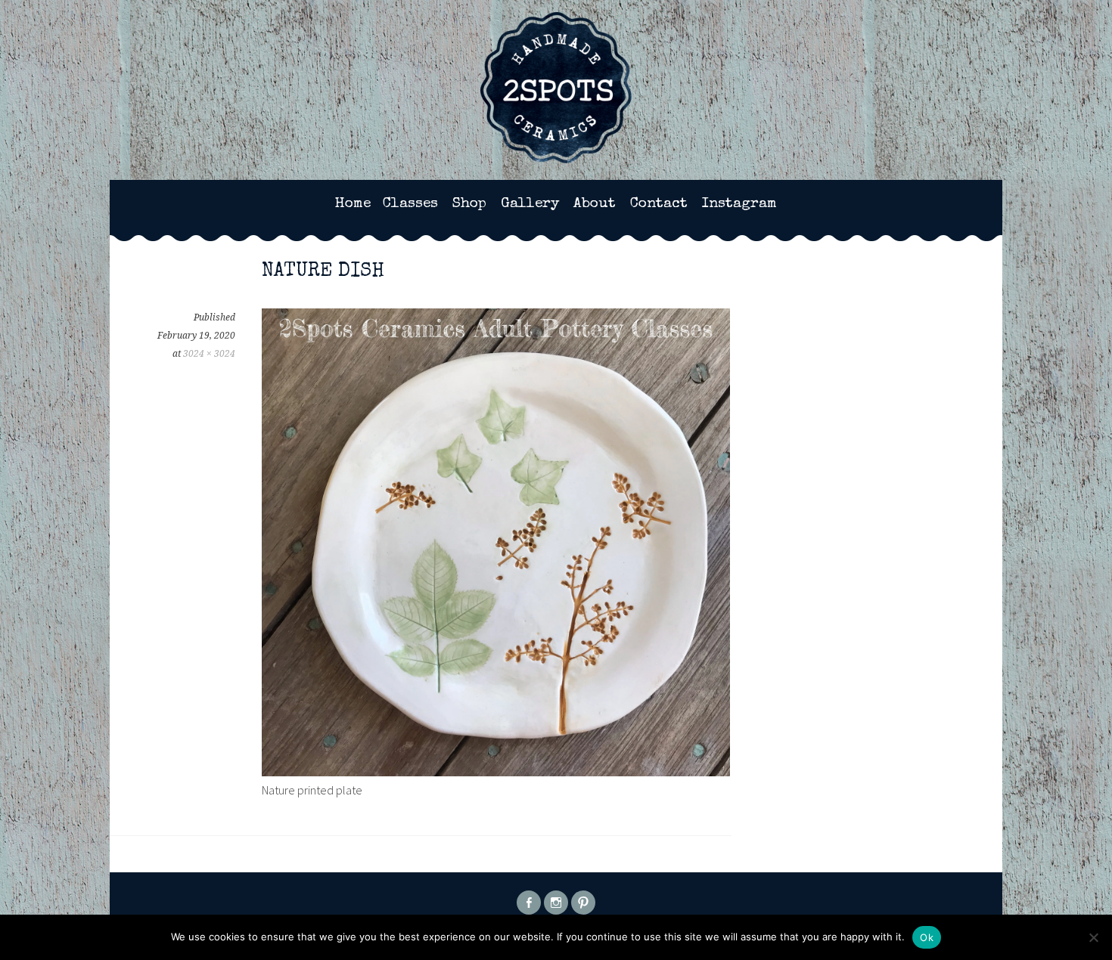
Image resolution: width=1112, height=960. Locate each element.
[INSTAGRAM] (556, 902)
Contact (659, 204)
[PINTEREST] (583, 902)
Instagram (739, 204)
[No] (1093, 937)
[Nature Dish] (496, 771)
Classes (410, 204)
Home (353, 204)
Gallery (530, 204)
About (594, 204)
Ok (926, 937)
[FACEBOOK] (529, 902)
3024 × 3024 (209, 353)
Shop (469, 204)
